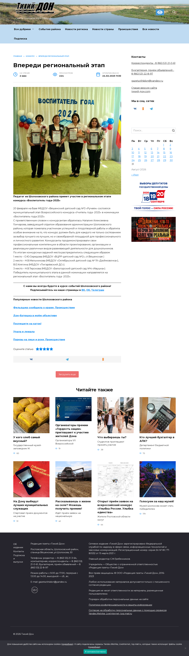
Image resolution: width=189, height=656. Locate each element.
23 (171, 156)
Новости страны (103, 29)
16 (171, 152)
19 (145, 156)
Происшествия (128, 29)
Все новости (150, 29)
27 (152, 160)
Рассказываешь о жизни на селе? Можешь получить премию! (73, 505)
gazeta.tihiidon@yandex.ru (147, 80)
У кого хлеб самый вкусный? (26, 439)
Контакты (18, 551)
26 (145, 160)
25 (139, 160)
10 (133, 152)
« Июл (135, 174)
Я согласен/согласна (95, 651)
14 (158, 152)
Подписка (20, 38)
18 (139, 156)
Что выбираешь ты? (111, 437)
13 (152, 152)
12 (145, 152)
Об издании (18, 546)
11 (139, 152)
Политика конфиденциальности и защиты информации (120, 605)
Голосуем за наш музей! (157, 501)
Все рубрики (22, 29)
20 (152, 156)
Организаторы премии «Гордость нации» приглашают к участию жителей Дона (72, 431)
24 (133, 160)
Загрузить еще (67, 374)
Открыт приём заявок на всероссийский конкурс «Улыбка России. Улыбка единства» (115, 507)
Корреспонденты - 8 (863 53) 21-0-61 (153, 63)
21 (158, 156)
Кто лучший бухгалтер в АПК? (157, 439)
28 (158, 160)
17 (133, 156)
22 (164, 156)
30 (171, 160)
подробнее (67, 644)
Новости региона (76, 29)
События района (50, 29)
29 (164, 160)
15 (164, 152)
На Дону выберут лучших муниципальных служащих (30, 505)
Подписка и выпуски (19, 558)
